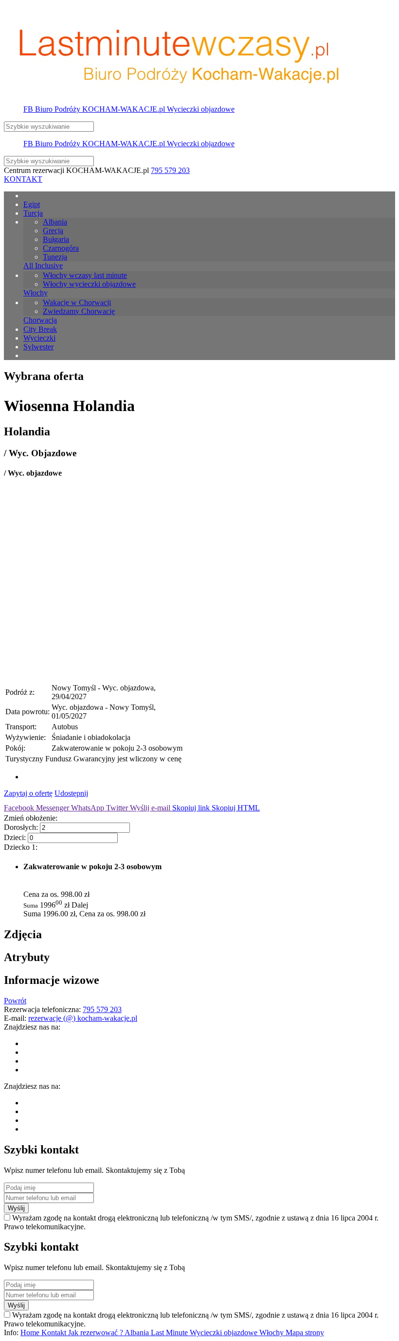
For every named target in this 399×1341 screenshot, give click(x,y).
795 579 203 (170, 170)
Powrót (15, 1001)
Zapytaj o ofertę (28, 793)
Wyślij (16, 1208)
